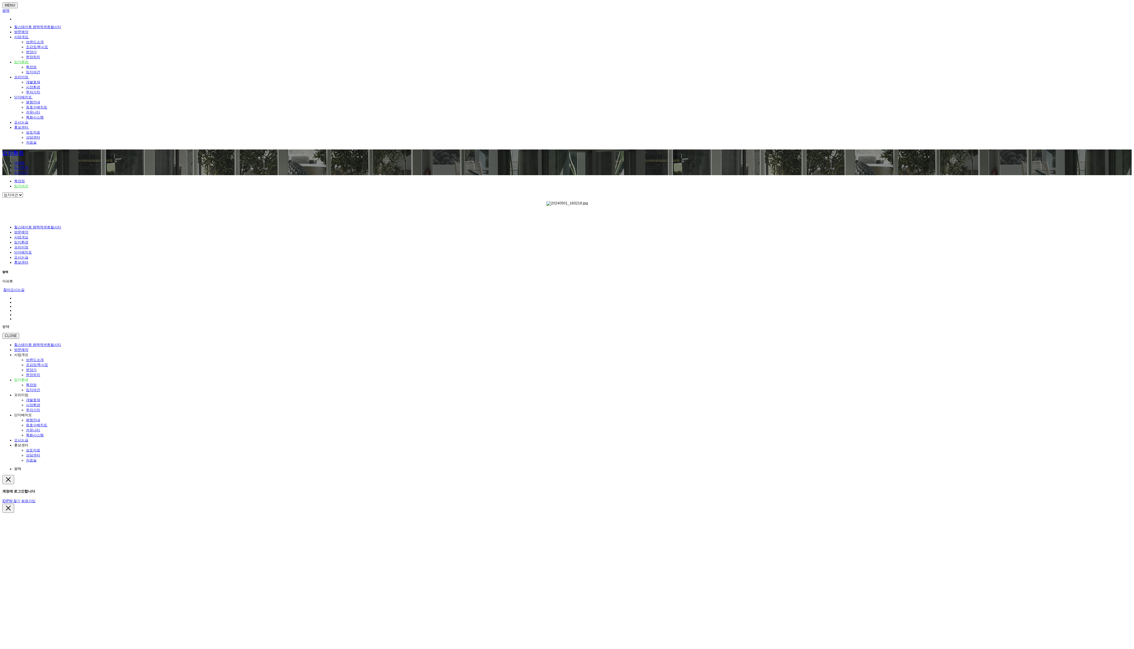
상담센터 (33, 137)
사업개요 (21, 37)
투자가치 (33, 92)
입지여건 (33, 72)
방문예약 (21, 32)
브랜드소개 (35, 42)
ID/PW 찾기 (11, 501)
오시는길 (21, 122)
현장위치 (33, 57)
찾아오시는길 (14, 290)
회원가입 (28, 501)
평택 (5, 11)
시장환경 (33, 87)
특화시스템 (35, 117)
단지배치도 (23, 97)
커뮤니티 (33, 112)
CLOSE (11, 336)
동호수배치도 (36, 107)
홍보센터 (21, 127)
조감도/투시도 (37, 47)
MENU (10, 5)
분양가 (31, 52)
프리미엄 (21, 77)
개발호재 (33, 82)
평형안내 (33, 102)
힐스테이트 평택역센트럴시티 (37, 27)
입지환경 (21, 62)
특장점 (31, 67)
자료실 (31, 142)
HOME (19, 163)
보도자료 (33, 132)
